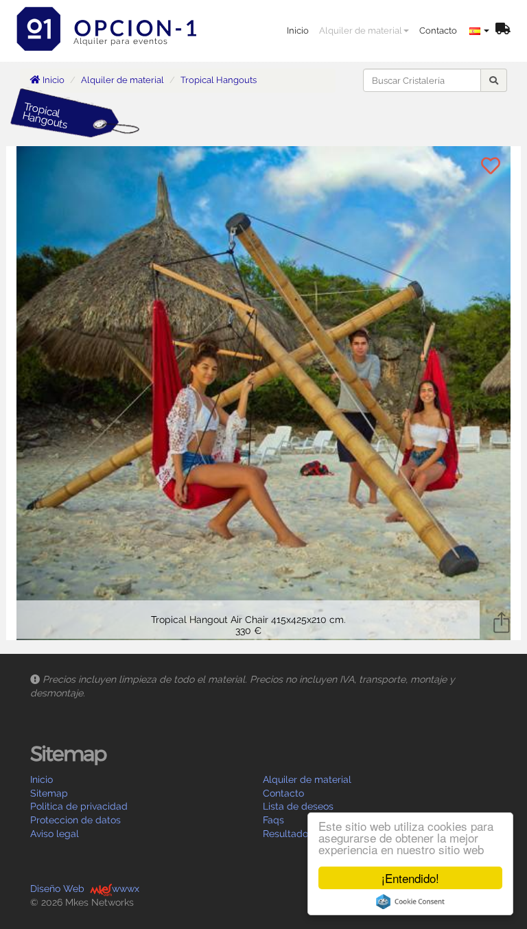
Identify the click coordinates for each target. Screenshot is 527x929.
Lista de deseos (298, 806)
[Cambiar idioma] (479, 31)
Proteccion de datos (75, 819)
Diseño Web (57, 888)
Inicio (298, 30)
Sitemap (49, 793)
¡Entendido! (410, 877)
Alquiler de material (360, 30)
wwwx (125, 888)
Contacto (438, 30)
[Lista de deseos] (503, 30)
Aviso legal (54, 833)
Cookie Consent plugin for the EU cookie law (410, 901)
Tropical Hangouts (218, 80)
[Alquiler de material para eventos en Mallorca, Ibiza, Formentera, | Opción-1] (111, 17)
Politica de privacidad (79, 806)
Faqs (273, 819)
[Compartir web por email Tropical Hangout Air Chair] (501, 620)
